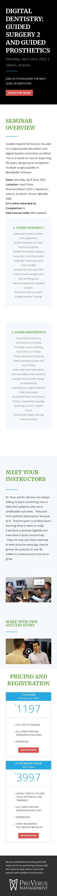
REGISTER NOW (28, 750)
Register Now (19, 93)
